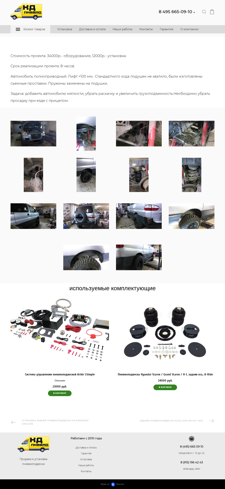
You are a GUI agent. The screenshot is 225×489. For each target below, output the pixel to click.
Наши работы (122, 29)
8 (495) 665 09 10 (191, 446)
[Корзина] (212, 11)
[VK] (191, 439)
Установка (64, 29)
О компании (189, 29)
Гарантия (166, 29)
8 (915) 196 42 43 (192, 462)
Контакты (146, 29)
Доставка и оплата (92, 29)
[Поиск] (204, 12)
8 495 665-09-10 (177, 11)
